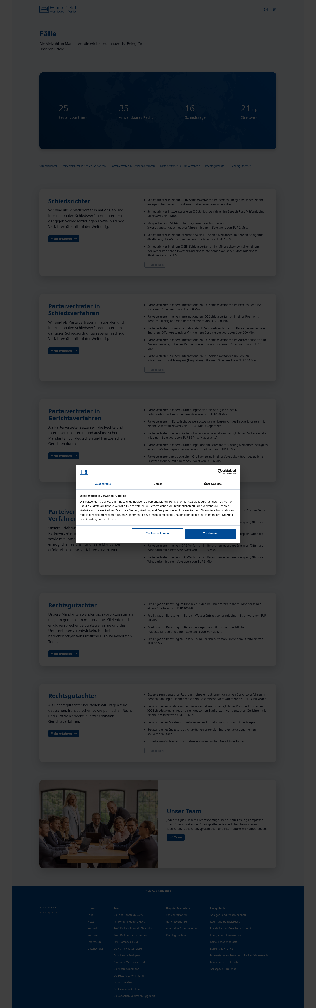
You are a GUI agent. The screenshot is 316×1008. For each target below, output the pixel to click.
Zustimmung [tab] (103, 483)
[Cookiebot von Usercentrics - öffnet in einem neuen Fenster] (220, 472)
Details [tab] (158, 483)
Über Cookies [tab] (213, 483)
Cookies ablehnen (157, 533)
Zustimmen (210, 533)
